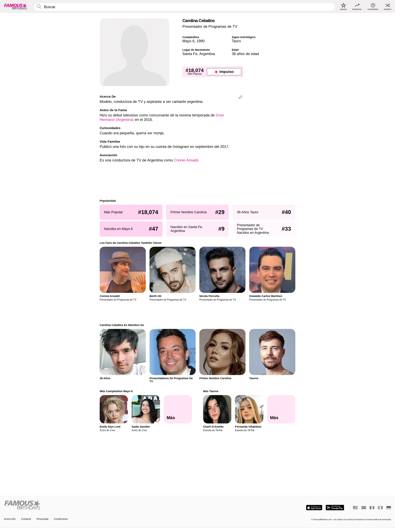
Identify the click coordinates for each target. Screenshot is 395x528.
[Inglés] (355, 507)
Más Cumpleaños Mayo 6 (116, 391)
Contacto (26, 519)
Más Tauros (210, 391)
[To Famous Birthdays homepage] (15, 6)
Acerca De (10, 519)
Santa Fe (189, 54)
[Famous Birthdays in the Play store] (335, 507)
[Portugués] (363, 507)
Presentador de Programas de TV (209, 26)
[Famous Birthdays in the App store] (314, 507)
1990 (201, 41)
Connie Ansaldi (186, 160)
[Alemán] (388, 507)
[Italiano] (380, 507)
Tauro (236, 41)
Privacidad (42, 519)
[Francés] (372, 507)
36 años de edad (245, 54)
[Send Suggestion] (240, 97)
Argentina (207, 54)
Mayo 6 (188, 41)
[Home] (100, 505)
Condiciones (61, 519)
